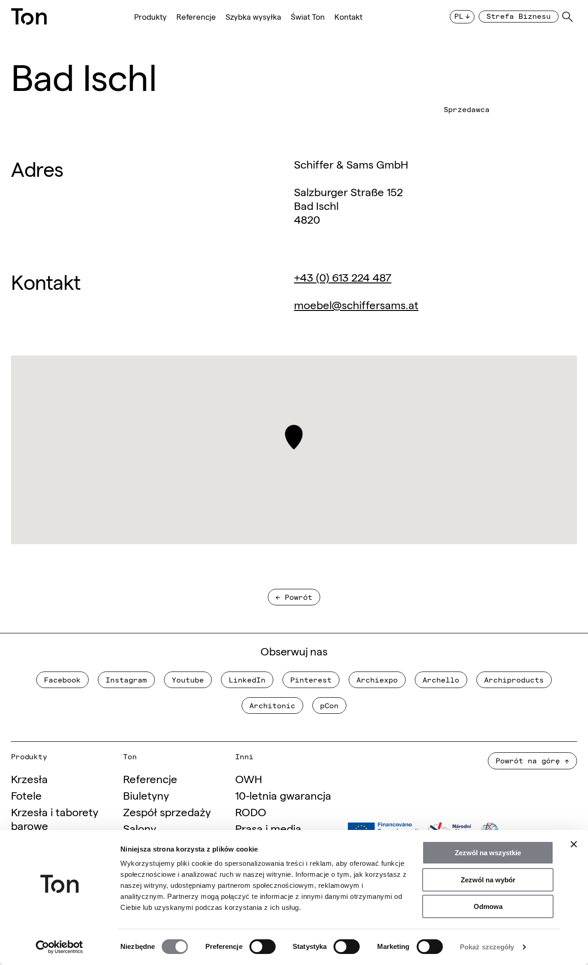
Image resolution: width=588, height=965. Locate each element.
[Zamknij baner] (574, 844)
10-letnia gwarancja (283, 795)
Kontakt (348, 17)
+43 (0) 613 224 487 (342, 277)
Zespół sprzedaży (167, 811)
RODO (250, 811)
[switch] (262, 946)
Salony (139, 828)
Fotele (26, 795)
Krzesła (29, 778)
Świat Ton (308, 17)
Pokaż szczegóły (487, 947)
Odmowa (488, 906)
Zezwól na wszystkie (488, 853)
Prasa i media (268, 828)
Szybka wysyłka (253, 17)
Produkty (150, 17)
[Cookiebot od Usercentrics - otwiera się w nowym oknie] (59, 947)
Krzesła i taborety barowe (54, 818)
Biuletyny (146, 795)
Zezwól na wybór (488, 880)
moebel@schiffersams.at (356, 304)
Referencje (196, 17)
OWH (248, 778)
